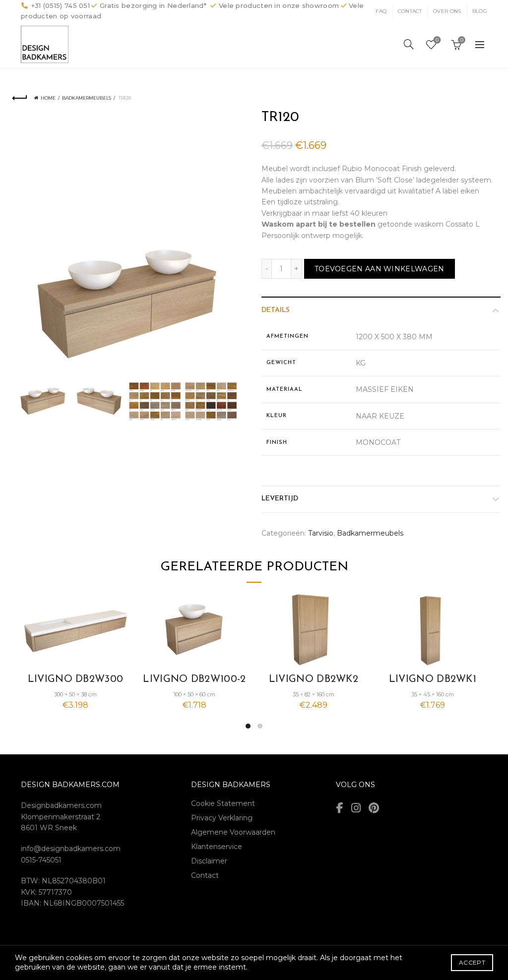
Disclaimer (209, 861)
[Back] (19, 98)
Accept (472, 962)
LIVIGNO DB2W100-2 (194, 679)
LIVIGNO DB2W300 (76, 679)
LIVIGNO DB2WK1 (432, 679)
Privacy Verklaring (222, 817)
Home (48, 98)
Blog (479, 11)
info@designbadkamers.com (71, 848)
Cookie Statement (223, 803)
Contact (410, 11)
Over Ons (447, 11)
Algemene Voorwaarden (233, 832)
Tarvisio (320, 533)
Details (275, 310)
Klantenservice (216, 846)
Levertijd (279, 498)
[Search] (409, 44)
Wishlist (437, 40)
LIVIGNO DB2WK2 (313, 679)
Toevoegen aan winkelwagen (379, 268)
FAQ (381, 11)
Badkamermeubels (86, 98)
